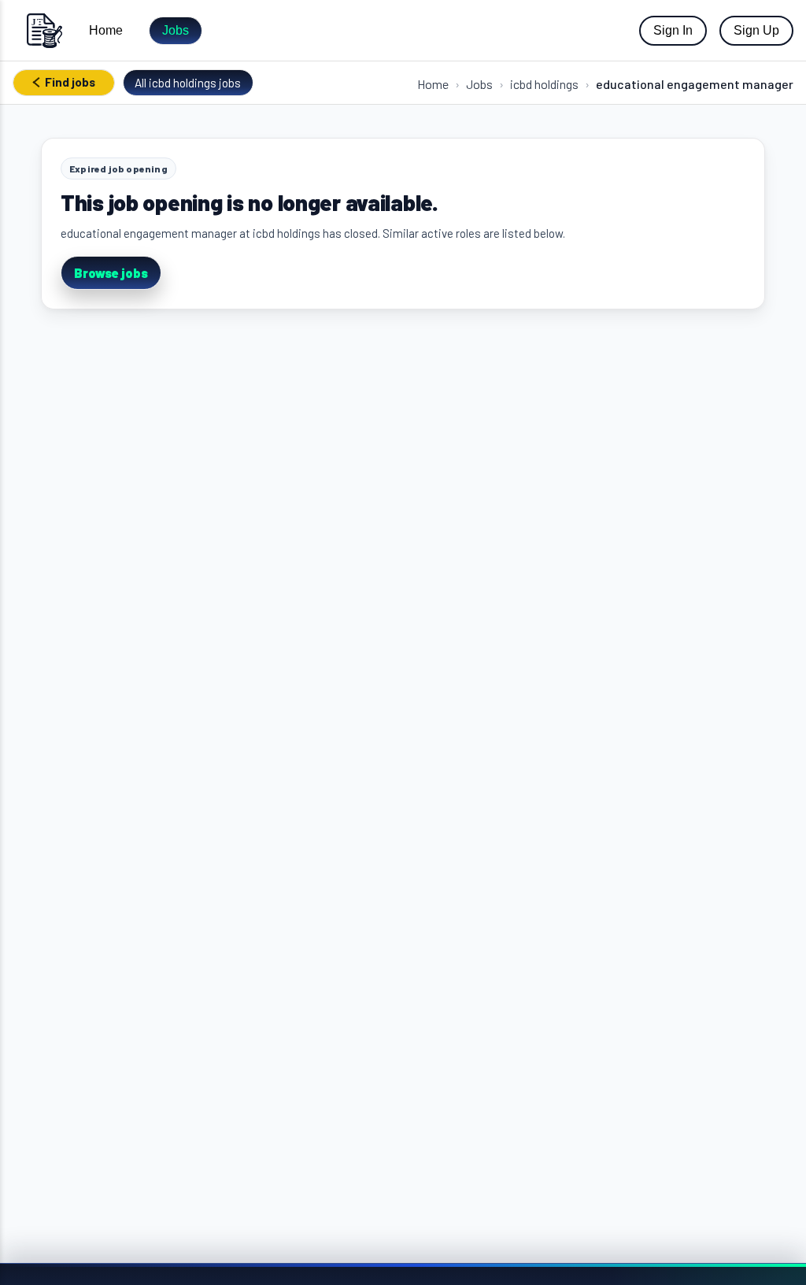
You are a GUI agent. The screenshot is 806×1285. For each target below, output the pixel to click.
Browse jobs (111, 272)
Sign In (673, 30)
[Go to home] (44, 30)
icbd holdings (544, 83)
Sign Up (756, 30)
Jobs (175, 30)
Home (106, 30)
